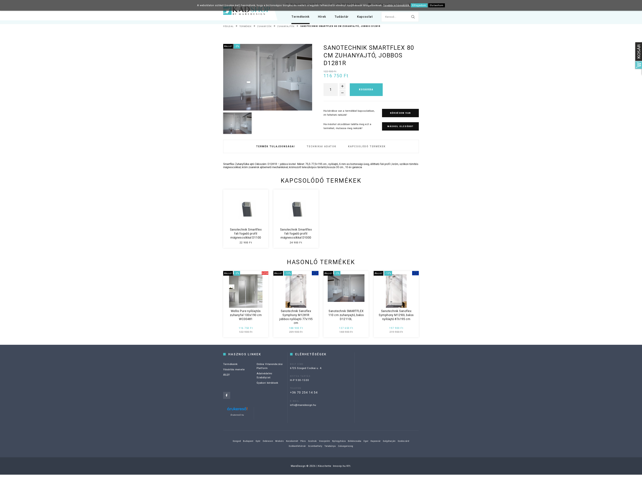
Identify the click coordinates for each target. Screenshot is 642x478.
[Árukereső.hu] (237, 410)
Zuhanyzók (264, 26)
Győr (258, 441)
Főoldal (228, 26)
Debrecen (268, 441)
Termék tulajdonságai (275, 146)
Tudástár (342, 16)
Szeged (237, 441)
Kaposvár (376, 441)
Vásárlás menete (234, 369)
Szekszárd (403, 441)
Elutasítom (436, 5)
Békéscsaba (354, 441)
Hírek (322, 16)
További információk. (396, 5)
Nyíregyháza (339, 441)
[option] (267, 77)
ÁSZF (226, 374)
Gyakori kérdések (267, 382)
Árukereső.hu (237, 415)
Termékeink (300, 16)
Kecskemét (292, 441)
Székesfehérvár (297, 446)
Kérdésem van (400, 113)
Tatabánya (330, 446)
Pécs (303, 441)
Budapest (248, 441)
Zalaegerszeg (345, 446)
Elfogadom (419, 5)
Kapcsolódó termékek (367, 146)
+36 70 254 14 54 (304, 392)
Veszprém (324, 441)
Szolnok (312, 441)
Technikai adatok (321, 146)
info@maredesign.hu (303, 405)
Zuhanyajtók (285, 26)
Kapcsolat (365, 16)
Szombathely (315, 446)
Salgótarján (389, 441)
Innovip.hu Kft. (342, 465)
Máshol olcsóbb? (400, 126)
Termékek (245, 26)
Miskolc (279, 441)
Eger (366, 441)
